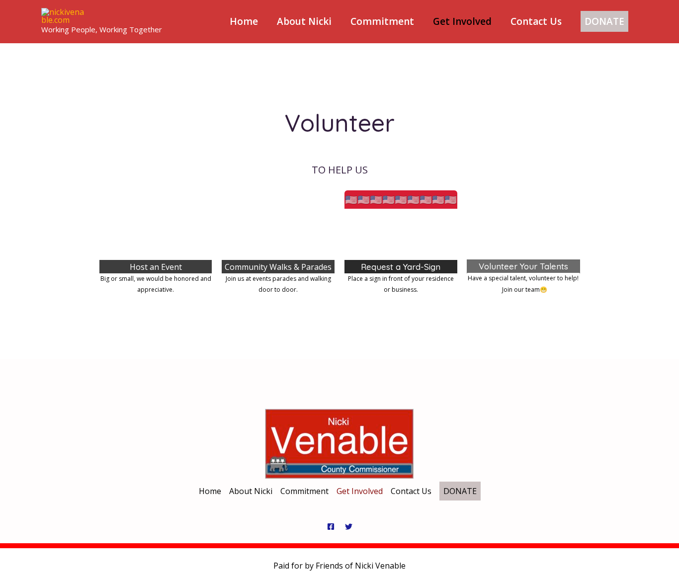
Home (244, 21)
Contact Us (536, 21)
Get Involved (462, 21)
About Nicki (304, 21)
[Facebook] (331, 526)
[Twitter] (348, 526)
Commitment (382, 21)
